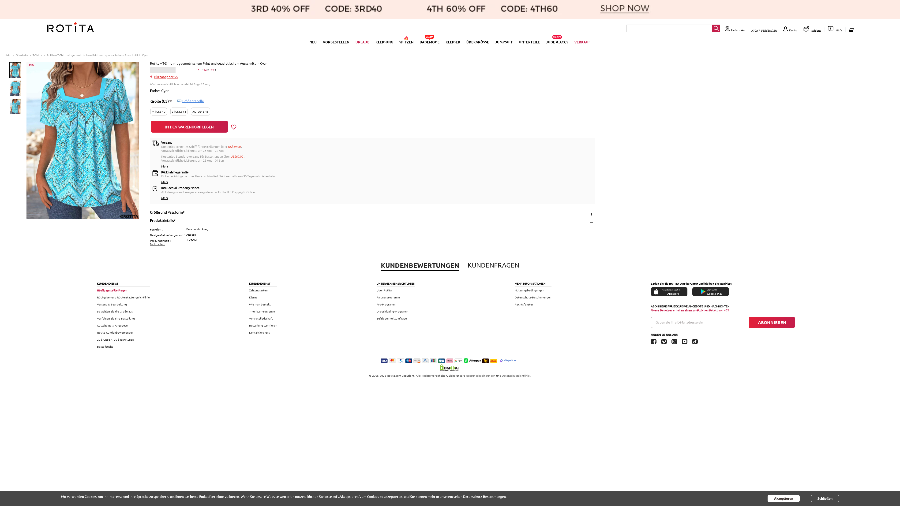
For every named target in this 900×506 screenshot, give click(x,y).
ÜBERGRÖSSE (477, 42)
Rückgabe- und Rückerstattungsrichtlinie (123, 297)
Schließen (825, 498)
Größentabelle (193, 101)
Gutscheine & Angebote (112, 325)
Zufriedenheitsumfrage (392, 318)
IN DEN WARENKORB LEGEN (189, 126)
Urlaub (363, 42)
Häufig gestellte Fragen (112, 290)
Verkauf (582, 42)
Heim (8, 55)
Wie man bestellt (260, 304)
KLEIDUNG (384, 42)
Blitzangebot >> (166, 76)
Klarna (253, 297)
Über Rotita (384, 290)
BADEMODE (430, 42)
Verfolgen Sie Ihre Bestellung (116, 318)
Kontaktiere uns (259, 332)
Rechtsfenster (524, 304)
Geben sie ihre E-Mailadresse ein (679, 322)
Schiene (816, 30)
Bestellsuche (105, 346)
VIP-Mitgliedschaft (261, 318)
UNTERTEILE (529, 42)
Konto (793, 30)
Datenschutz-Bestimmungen (533, 297)
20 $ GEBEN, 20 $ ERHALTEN (115, 339)
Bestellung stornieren (263, 325)
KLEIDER (453, 42)
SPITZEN (406, 42)
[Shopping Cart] (852, 29)
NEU (313, 42)
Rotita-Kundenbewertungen (115, 332)
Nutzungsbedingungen (529, 290)
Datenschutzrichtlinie (516, 375)
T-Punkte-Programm (262, 311)
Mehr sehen (157, 244)
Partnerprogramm (388, 297)
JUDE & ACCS (557, 42)
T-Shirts (37, 55)
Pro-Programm (386, 304)
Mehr (164, 166)
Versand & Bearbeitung (112, 304)
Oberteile (22, 55)
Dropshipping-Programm (392, 311)
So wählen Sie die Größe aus (115, 311)
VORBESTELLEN (336, 42)
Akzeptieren (783, 498)
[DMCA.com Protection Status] (450, 368)
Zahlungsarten (258, 290)
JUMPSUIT (504, 42)
